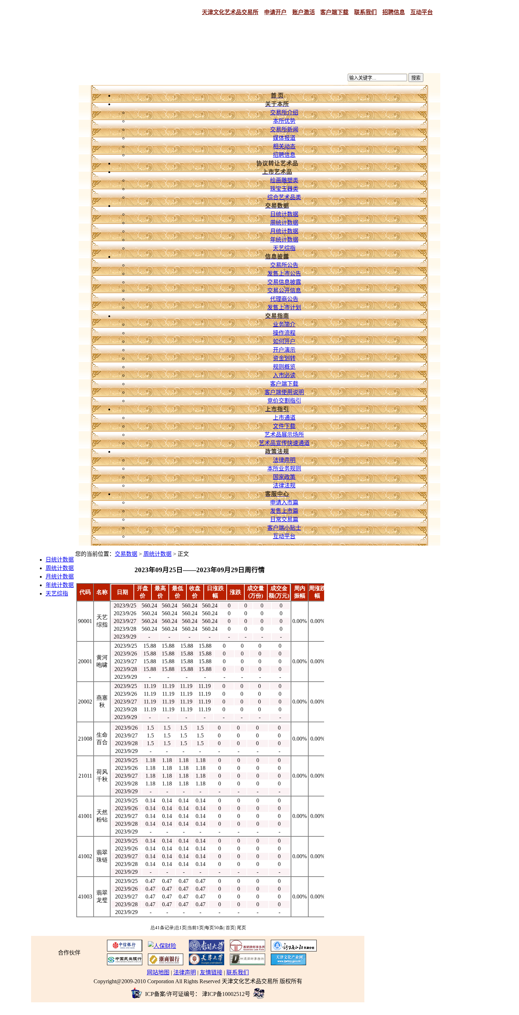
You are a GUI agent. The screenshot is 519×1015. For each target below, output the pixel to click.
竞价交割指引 (284, 401)
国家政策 (284, 477)
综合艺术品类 (284, 197)
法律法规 (284, 485)
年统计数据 (284, 240)
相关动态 (284, 146)
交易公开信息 (284, 290)
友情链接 (211, 972)
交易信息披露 (284, 282)
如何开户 (284, 341)
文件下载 (284, 426)
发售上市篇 (284, 511)
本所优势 (284, 121)
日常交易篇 (284, 519)
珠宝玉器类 (284, 189)
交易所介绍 (284, 112)
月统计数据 (284, 231)
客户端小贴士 (284, 528)
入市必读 (284, 375)
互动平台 (284, 536)
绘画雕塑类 (284, 180)
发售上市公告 (284, 274)
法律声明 (284, 460)
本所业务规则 (284, 468)
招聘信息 (284, 155)
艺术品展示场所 (284, 435)
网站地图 (158, 972)
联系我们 (237, 972)
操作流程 (284, 333)
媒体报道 (284, 138)
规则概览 (284, 367)
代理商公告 (284, 299)
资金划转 (284, 358)
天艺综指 (284, 248)
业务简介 (284, 324)
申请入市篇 (284, 502)
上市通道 (284, 418)
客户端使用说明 (284, 392)
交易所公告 (284, 265)
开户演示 (284, 350)
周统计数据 (284, 223)
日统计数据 (284, 214)
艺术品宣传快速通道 (284, 443)
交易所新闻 (284, 129)
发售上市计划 (284, 307)
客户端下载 (284, 384)
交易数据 (126, 554)
